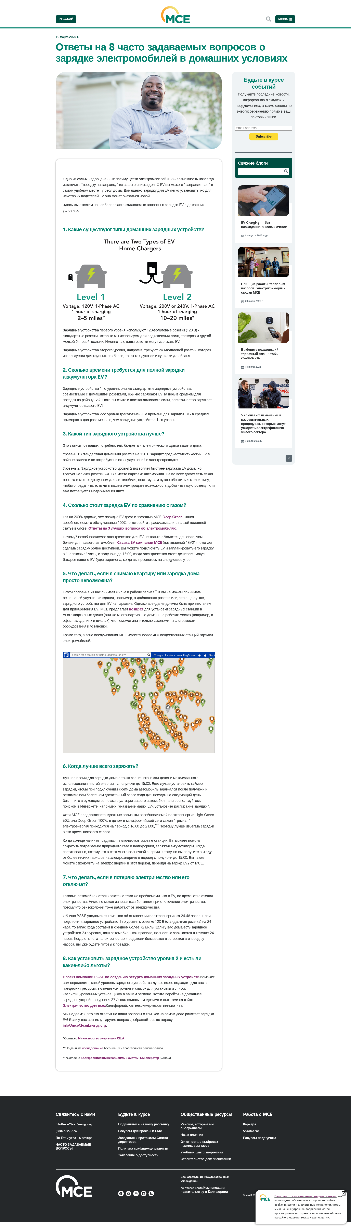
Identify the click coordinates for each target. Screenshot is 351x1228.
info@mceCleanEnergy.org (84, 1025)
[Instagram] (136, 1193)
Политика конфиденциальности (143, 1148)
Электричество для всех (84, 1006)
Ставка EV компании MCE (139, 543)
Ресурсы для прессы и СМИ (140, 1131)
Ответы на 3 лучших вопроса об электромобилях (132, 528)
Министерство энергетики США (101, 1038)
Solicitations (251, 1131)
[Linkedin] (143, 1193)
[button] (344, 1193)
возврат (136, 609)
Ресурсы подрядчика (260, 1138)
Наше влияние (192, 1135)
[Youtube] (128, 1193)
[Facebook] (121, 1193)
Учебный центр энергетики (202, 1152)
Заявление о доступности (138, 1155)
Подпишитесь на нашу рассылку (143, 1124)
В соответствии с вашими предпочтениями (305, 1196)
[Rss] (151, 1193)
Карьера (249, 1124)
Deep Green (172, 517)
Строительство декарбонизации (206, 1159)
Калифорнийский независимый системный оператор (120, 1058)
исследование (92, 1048)
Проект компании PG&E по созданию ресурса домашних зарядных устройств (131, 977)
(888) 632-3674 (66, 1131)
